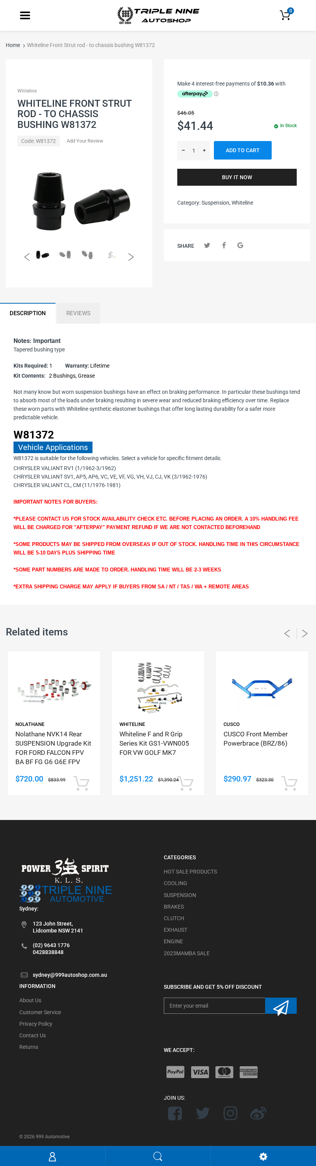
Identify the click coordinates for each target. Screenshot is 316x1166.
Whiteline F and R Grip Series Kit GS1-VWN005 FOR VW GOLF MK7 (154, 743)
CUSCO (232, 724)
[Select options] (81, 784)
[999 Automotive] (158, 15)
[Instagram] (230, 1113)
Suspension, (216, 203)
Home (13, 45)
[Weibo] (258, 1113)
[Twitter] (207, 245)
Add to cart (243, 150)
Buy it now (237, 177)
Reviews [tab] (78, 313)
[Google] (240, 245)
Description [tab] (28, 313)
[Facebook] (224, 245)
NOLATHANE (29, 724)
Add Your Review (85, 141)
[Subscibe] (281, 1006)
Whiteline (27, 91)
